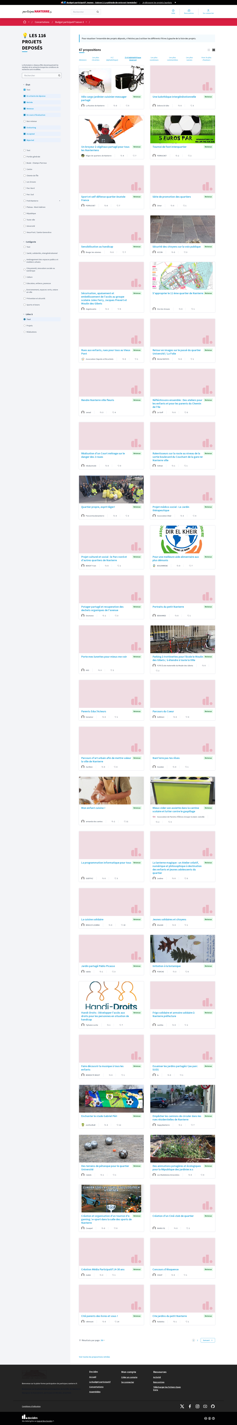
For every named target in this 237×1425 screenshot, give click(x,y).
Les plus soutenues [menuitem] (154, 58)
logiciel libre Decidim (45, 1421)
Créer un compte (129, 1377)
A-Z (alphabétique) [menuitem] (112, 58)
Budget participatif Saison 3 (69, 22)
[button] (26, 84)
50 (102, 1340)
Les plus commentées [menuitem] (172, 58)
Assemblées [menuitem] (94, 1391)
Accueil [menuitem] (92, 1376)
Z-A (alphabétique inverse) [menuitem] (133, 58)
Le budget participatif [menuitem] (100, 1381)
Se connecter (127, 1382)
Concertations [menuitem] (96, 1386)
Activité (157, 1377)
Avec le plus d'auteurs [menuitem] (206, 58)
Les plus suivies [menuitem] (189, 58)
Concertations (42, 22)
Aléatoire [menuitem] (83, 60)
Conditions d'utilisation (31, 1406)
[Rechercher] (97, 11)
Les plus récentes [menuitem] (95, 58)
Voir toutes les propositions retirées (94, 1357)
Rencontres (158, 1382)
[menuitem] (41, 75)
